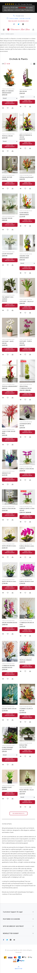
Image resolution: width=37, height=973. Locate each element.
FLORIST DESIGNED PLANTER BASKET (7, 748)
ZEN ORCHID (23, 91)
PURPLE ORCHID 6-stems (27, 546)
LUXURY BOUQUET (7, 254)
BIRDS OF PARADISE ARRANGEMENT (8, 92)
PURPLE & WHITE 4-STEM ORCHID (27, 510)
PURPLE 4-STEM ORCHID (27, 469)
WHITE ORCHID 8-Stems (9, 581)
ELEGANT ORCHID (7, 218)
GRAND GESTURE (7, 177)
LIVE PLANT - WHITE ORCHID (8, 342)
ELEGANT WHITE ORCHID (9, 709)
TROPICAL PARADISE (26, 660)
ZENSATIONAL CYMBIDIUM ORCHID (26, 387)
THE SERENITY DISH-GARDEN (8, 298)
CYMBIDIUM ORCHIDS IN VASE (27, 624)
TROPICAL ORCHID (7, 136)
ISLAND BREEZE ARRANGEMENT (24, 214)
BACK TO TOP (18, 969)
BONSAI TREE (23, 745)
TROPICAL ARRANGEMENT (9, 386)
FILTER (8, 64)
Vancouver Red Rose (8, 89)
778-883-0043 (20, 16)
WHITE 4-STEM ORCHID (9, 509)
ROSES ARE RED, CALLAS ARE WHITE (27, 791)
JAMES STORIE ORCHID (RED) (8, 432)
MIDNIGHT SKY (6, 473)
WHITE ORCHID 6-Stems (9, 546)
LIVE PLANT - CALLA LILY (27, 301)
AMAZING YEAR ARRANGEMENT (24, 257)
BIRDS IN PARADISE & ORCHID (26, 136)
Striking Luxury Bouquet (27, 177)
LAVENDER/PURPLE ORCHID (25, 425)
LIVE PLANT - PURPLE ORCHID (26, 342)
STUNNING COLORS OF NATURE (26, 710)
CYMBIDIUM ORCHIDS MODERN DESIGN (8, 667)
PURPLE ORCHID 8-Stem (27, 581)
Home (2, 34)
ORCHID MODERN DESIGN (9, 623)
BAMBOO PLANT (7, 787)
